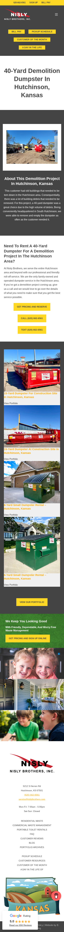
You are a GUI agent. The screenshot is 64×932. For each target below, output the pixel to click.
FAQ (32, 834)
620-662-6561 (20, 2)
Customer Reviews (32, 838)
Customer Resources (32, 860)
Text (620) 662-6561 (32, 330)
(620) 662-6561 (32, 795)
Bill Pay (45, 2)
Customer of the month (32, 39)
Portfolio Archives (32, 847)
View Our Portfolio (32, 602)
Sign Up (33, 2)
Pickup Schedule (42, 31)
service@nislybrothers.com (32, 799)
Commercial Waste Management (32, 825)
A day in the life (32, 47)
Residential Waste (32, 821)
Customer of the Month (32, 865)
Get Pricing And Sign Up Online (27, 638)
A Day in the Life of (32, 869)
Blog (32, 843)
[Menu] (56, 14)
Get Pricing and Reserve (32, 306)
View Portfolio (11, 403)
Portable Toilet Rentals (32, 829)
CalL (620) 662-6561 (32, 318)
